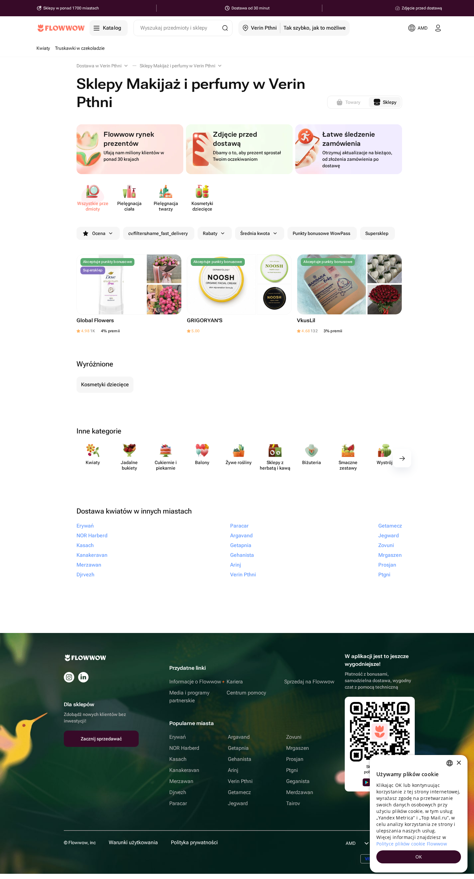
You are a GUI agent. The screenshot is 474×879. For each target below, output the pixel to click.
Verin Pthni (240, 781)
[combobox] (449, 763)
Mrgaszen (297, 748)
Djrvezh (177, 792)
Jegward (238, 803)
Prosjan (294, 759)
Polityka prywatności (194, 842)
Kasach (178, 759)
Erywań (177, 737)
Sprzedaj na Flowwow (309, 682)
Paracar (178, 803)
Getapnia (238, 748)
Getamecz (239, 792)
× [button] (458, 763)
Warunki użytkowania (133, 842)
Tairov (293, 803)
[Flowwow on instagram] (69, 677)
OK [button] (418, 857)
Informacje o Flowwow (195, 682)
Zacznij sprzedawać (101, 738)
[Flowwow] (61, 28)
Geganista (298, 781)
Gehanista (239, 759)
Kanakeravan (184, 770)
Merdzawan (299, 792)
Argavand (239, 737)
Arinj (233, 770)
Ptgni (292, 770)
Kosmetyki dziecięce (105, 384)
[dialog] (418, 813)
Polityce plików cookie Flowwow (411, 844)
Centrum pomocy (246, 693)
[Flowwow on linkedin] (83, 677)
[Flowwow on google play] (366, 782)
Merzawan (181, 781)
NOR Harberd (184, 748)
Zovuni (293, 737)
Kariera (235, 682)
